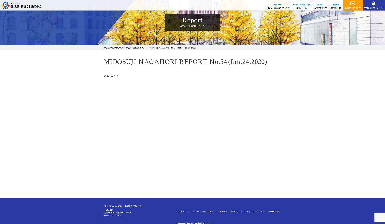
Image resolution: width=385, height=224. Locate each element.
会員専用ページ (373, 8)
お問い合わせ (353, 8)
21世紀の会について (277, 8)
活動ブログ (320, 8)
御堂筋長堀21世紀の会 (24, 5)
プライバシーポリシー (255, 211)
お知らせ (336, 8)
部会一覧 (301, 8)
